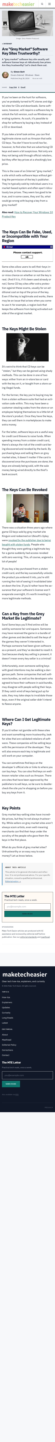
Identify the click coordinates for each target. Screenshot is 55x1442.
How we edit (37, 78)
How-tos (6, 997)
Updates (6, 1007)
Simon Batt (19, 71)
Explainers (7, 1002)
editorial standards (28, 937)
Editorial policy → (13, 881)
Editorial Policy (9, 1044)
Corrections (7, 1050)
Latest (5, 1022)
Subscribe (27, 914)
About (5, 1034)
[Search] (42, 4)
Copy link (13, 87)
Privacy (49, 1107)
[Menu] (49, 4)
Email (23, 87)
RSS (16, 1094)
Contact (5, 1055)
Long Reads (7, 1017)
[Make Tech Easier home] (19, 4)
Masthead (6, 1039)
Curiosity (6, 1012)
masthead (45, 937)
